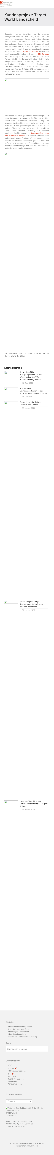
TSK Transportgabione (17, 1071)
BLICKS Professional (16, 1079)
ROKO (10, 1065)
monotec (12, 1068)
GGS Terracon (43, 54)
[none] (19, 1101)
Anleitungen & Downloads (18, 1032)
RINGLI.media (32, 1146)
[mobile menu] (50, 4)
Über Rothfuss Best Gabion (19, 1029)
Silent (11, 1074)
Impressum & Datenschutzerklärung (22, 1037)
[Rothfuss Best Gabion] (6, 4)
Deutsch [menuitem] (11, 1101)
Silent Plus (12, 1076)
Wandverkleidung (15, 1084)
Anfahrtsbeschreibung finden (20, 1027)
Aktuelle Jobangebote (17, 1034)
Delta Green (12, 1081)
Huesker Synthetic (30, 51)
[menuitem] (19, 1101)
